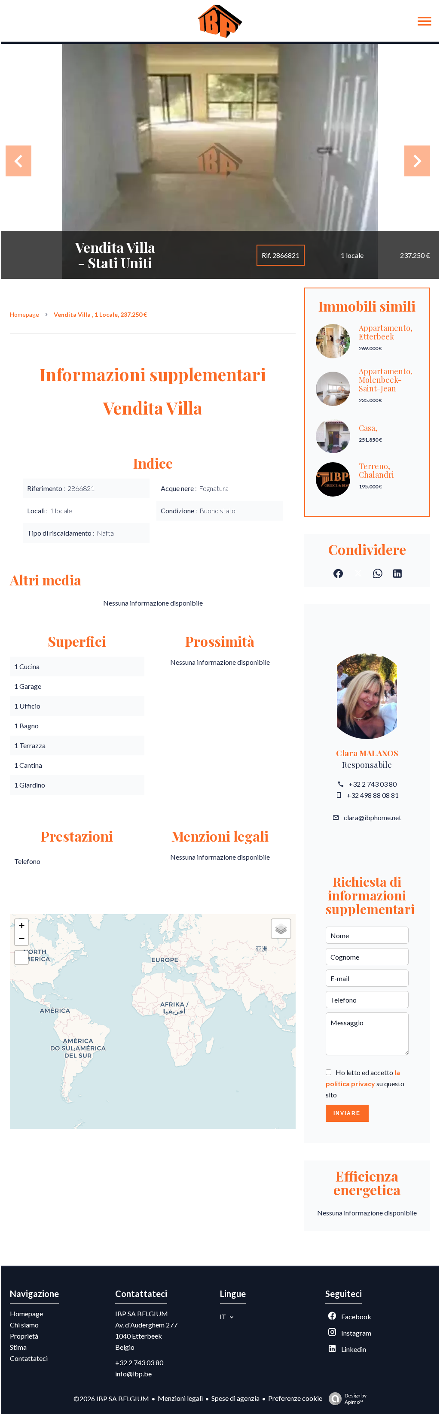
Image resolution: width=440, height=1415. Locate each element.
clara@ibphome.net (372, 817)
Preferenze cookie (295, 1398)
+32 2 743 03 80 (372, 784)
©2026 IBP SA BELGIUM (111, 1398)
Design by (356, 1398)
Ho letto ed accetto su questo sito (365, 1083)
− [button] (21, 938)
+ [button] (21, 925)
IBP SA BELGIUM (141, 1313)
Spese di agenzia (235, 1398)
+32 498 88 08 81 (373, 795)
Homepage (24, 314)
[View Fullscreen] (21, 957)
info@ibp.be (133, 1374)
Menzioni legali (180, 1398)
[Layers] (281, 928)
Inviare (347, 1113)
